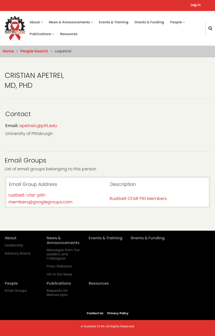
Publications (41, 34)
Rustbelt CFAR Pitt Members (138, 199)
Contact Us (95, 313)
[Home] (15, 28)
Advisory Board (17, 253)
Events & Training (113, 22)
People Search (34, 51)
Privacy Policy (117, 313)
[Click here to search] (210, 28)
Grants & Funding (149, 22)
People (176, 22)
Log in (196, 5)
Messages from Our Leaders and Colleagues (63, 254)
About (35, 22)
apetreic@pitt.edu (38, 126)
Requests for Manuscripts (57, 293)
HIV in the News (59, 274)
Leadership (14, 245)
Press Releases (59, 266)
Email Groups (16, 291)
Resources (69, 34)
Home (8, 51)
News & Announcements (70, 22)
